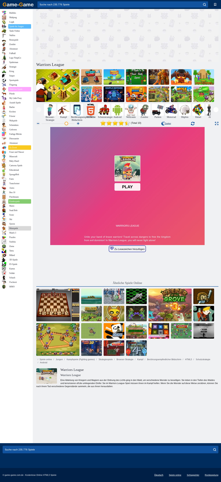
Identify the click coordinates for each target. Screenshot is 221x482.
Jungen (59, 359)
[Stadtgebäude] (57, 85)
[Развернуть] (216, 123)
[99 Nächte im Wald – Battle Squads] (136, 77)
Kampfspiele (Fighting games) (80, 359)
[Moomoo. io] (91, 331)
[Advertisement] (82, 35)
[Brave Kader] (203, 313)
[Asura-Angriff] (181, 77)
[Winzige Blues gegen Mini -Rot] (91, 77)
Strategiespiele (105, 359)
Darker (168, 123)
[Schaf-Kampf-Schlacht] (114, 77)
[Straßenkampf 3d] (91, 348)
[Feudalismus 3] (114, 296)
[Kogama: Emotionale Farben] (158, 331)
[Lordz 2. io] (181, 331)
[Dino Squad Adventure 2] (136, 331)
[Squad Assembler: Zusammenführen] (91, 94)
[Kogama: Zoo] (114, 331)
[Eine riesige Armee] (203, 296)
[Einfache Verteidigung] (114, 94)
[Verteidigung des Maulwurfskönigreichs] (181, 94)
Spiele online (46, 359)
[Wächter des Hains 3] (170, 305)
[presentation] (38, 109)
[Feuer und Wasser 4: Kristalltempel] (136, 348)
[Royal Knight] (57, 339)
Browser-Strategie (124, 359)
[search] (204, 4)
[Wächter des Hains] (203, 94)
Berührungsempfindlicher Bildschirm (164, 359)
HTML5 (188, 359)
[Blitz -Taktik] (91, 313)
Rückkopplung (211, 475)
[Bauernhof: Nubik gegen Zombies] (203, 77)
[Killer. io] (114, 348)
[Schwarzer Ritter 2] (203, 331)
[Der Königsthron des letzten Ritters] (158, 94)
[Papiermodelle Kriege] (114, 313)
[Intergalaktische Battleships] (136, 296)
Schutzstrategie (202, 359)
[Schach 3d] (57, 305)
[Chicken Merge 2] (136, 94)
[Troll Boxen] (136, 313)
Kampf (140, 359)
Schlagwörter (193, 475)
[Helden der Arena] (158, 77)
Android (43, 362)
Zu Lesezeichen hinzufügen (129, 249)
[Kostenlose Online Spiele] (18, 4)
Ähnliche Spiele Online (127, 283)
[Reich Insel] (91, 296)
